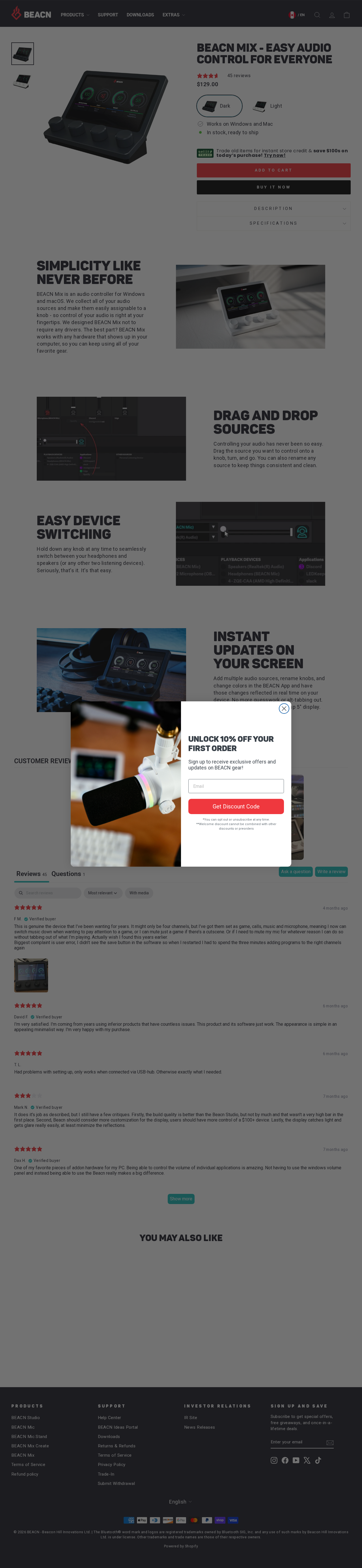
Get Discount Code (236, 806)
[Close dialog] (284, 708)
